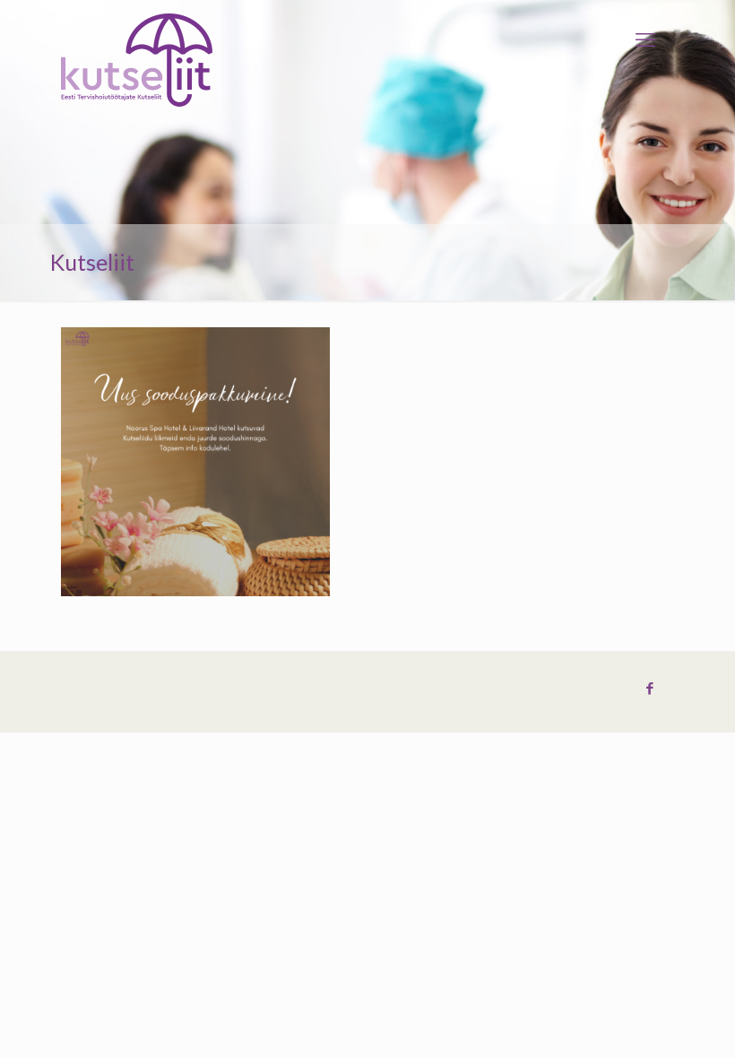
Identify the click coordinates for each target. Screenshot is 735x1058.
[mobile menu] (645, 40)
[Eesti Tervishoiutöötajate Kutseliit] (136, 60)
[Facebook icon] (649, 689)
